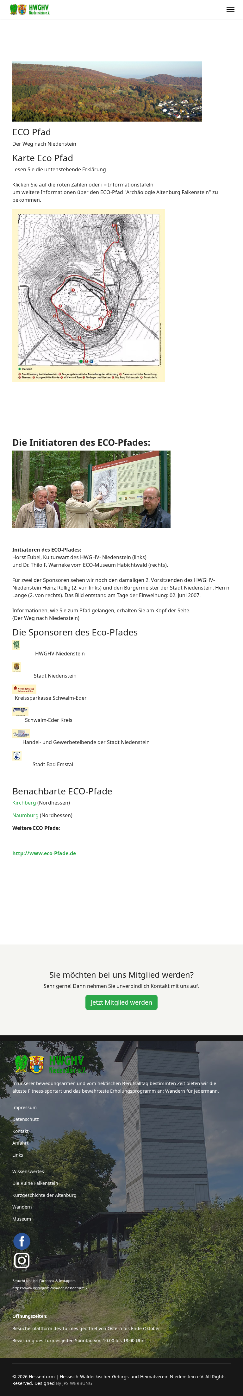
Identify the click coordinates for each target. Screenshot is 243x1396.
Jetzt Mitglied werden (121, 1002)
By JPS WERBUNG (74, 1383)
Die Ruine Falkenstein (35, 1183)
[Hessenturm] (121, 1064)
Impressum (24, 1107)
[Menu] (230, 9)
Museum (21, 1219)
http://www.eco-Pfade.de (44, 853)
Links (17, 1155)
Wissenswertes (28, 1171)
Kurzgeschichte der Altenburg (44, 1195)
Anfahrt (20, 1143)
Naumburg (25, 815)
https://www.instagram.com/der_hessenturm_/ (49, 1288)
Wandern (22, 1207)
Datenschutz (25, 1119)
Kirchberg (24, 802)
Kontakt (20, 1131)
